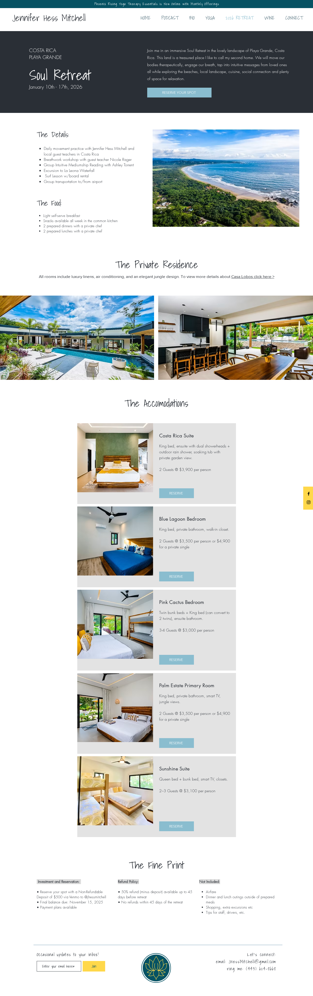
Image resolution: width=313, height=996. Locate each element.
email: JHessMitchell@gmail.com (246, 961)
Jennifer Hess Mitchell (49, 18)
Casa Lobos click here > (252, 276)
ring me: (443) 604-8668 (251, 968)
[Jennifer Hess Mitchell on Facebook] (308, 493)
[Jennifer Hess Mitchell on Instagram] (308, 502)
